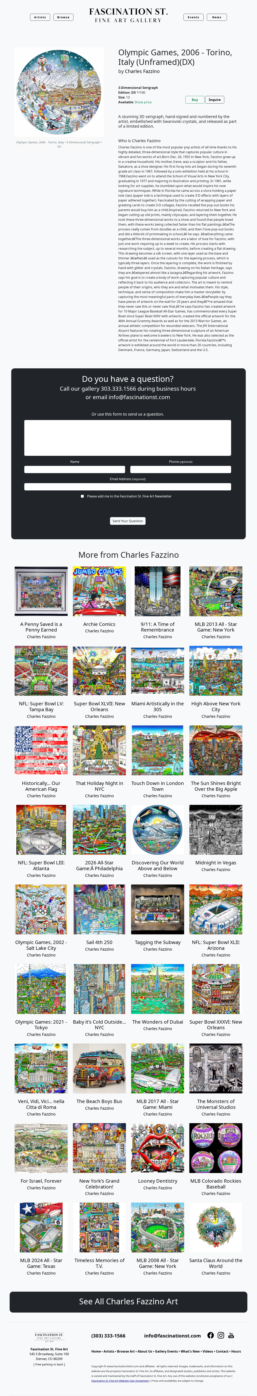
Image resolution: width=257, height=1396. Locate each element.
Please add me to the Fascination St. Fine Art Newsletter (129, 496)
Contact (222, 1351)
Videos (208, 1351)
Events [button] (193, 17)
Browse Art (126, 1351)
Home (96, 1351)
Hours (236, 1351)
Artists (109, 1351)
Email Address (128, 479)
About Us (145, 1351)
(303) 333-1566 (108, 1335)
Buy (195, 100)
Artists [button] (40, 17)
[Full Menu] (128, 15)
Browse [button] (63, 17)
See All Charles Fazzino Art (128, 1301)
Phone (180, 461)
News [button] (216, 17)
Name (74, 461)
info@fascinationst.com (139, 397)
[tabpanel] (178, 236)
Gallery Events (166, 1351)
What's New (190, 1351)
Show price (143, 102)
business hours (176, 388)
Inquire (215, 100)
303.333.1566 (118, 388)
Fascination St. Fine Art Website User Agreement (120, 1381)
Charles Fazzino (142, 71)
